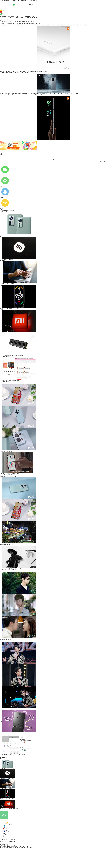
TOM (3, 734)
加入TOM (15, 845)
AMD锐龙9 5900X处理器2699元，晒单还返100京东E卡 (11, 380)
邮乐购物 (5, 845)
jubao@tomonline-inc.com (28, 847)
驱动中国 (1, 260)
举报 (1, 153)
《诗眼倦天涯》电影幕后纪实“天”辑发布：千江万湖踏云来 (12, 568)
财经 (27, 0)
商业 (24, 0)
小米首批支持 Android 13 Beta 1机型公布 (7, 210)
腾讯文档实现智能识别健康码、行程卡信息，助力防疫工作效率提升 (14, 754)
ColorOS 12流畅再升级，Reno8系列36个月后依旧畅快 (11, 473)
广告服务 (11, 845)
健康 (29, 0)
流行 (4, 0)
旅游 (15, 0)
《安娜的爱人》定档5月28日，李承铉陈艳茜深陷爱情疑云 (10, 571)
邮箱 (22, 0)
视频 (26, 0)
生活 (17, 0)
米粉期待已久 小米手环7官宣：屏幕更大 (7, 283)
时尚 (11, 0)
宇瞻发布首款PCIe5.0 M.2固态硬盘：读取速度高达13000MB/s (13, 355)
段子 (31, 0)
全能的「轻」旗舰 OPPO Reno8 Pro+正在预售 (8, 383)
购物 (36, 0)
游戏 (13, 0)
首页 (1, 0)
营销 (20, 0)
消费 (33, 0)
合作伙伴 (8, 845)
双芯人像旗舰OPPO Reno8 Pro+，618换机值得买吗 (9, 476)
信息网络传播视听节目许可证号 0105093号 (7, 841)
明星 (9, 0)
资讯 (2, 0)
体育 (8, 0)
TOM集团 (1, 845)
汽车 (34, 0)
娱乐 (6, 0)
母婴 (18, 0)
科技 (38, 0)
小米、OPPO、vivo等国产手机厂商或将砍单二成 (8, 259)
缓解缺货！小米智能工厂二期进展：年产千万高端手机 (9, 308)
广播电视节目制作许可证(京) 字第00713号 (7, 839)
